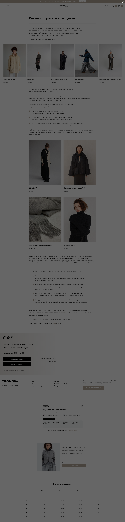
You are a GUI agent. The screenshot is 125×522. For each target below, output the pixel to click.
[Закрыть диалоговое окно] (122, 2)
